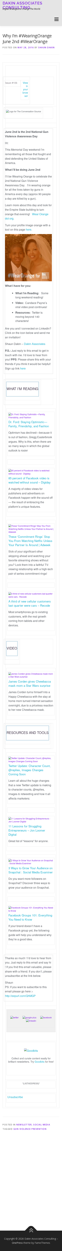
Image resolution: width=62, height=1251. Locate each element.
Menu (56, 19)
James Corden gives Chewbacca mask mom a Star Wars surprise (29, 683)
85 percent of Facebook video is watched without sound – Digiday (29, 480)
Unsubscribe (15, 1097)
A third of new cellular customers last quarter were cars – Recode (29, 603)
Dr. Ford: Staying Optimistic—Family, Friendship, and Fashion (28, 424)
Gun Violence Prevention (30, 1128)
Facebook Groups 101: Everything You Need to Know (30, 917)
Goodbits (39, 1061)
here (28, 229)
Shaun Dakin (46, 47)
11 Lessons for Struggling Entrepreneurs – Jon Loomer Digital (26, 830)
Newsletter (24, 1124)
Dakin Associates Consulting (22, 5)
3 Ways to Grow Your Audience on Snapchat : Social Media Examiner (30, 870)
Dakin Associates (34, 344)
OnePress (17, 1242)
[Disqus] (31, 1179)
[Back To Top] (31, 1231)
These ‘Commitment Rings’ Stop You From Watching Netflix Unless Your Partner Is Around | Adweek (30, 540)
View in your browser (25, 89)
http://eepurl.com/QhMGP (20, 996)
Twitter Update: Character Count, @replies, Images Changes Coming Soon (29, 770)
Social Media (41, 1124)
